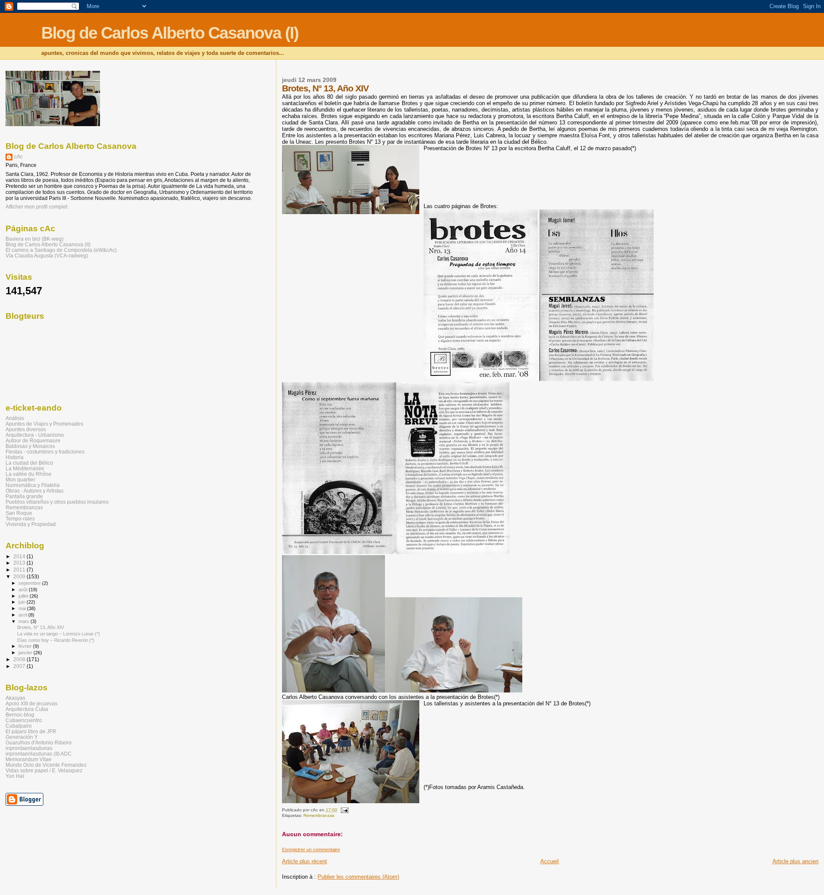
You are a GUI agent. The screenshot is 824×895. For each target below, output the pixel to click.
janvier (25, 652)
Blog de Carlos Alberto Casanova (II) (48, 244)
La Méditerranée (25, 468)
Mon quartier (20, 479)
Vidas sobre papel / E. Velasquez (44, 770)
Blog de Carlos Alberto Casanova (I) (169, 33)
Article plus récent (304, 861)
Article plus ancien (795, 861)
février (25, 646)
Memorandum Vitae (29, 759)
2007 (20, 666)
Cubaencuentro (24, 720)
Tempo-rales (20, 518)
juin (22, 602)
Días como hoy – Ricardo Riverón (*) (55, 640)
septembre (30, 583)
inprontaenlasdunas (29, 748)
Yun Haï (15, 776)
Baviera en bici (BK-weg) (35, 239)
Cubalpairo (19, 726)
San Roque (19, 513)
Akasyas (15, 698)
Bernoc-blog (20, 714)
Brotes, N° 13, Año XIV (40, 627)
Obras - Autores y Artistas (35, 490)
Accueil (549, 861)
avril (23, 614)
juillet (24, 596)
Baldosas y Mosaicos (30, 446)
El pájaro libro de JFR (31, 731)
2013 (20, 562)
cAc (18, 157)
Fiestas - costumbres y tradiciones (45, 451)
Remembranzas (318, 815)
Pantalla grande (24, 496)
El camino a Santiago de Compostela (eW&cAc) (61, 250)
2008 (20, 659)
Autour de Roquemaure (33, 440)
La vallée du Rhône (29, 474)
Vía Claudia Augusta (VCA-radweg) (47, 255)
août (23, 589)
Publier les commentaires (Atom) (358, 877)
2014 (20, 556)
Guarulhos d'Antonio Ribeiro (39, 742)
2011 (20, 569)
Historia (15, 457)
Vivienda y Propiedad (31, 524)
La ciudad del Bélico (29, 463)
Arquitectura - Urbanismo (35, 435)
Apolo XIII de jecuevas (32, 703)
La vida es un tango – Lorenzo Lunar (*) (58, 633)
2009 (20, 576)
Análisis (15, 418)
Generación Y (22, 737)
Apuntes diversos (26, 429)
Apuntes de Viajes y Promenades (44, 423)
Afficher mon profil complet (36, 207)
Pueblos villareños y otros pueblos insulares (57, 502)
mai (22, 608)
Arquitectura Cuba (27, 709)
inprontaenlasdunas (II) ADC (39, 753)
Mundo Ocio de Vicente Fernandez (46, 765)
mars (24, 621)
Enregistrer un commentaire (311, 849)
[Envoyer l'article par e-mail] (344, 809)
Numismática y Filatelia (33, 485)
